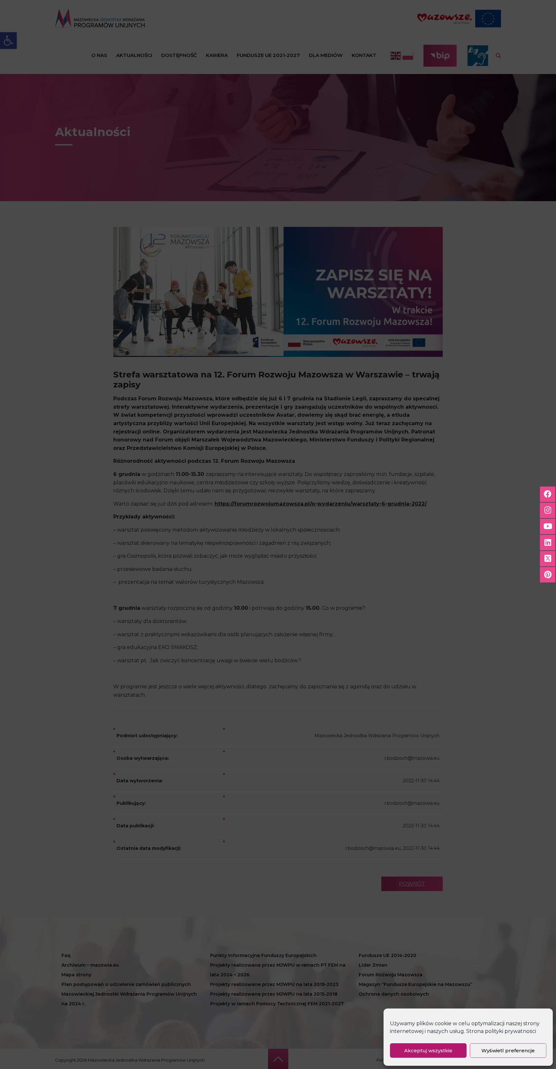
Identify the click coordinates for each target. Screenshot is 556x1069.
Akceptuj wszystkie (428, 1050)
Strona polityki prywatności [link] (501, 1031)
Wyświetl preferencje (508, 1050)
